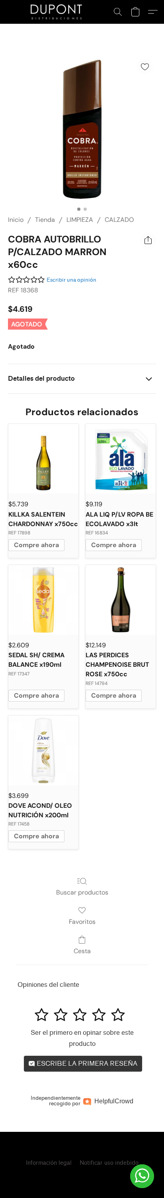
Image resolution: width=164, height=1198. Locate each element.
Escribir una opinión (71, 280)
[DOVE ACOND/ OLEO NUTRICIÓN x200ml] (43, 750)
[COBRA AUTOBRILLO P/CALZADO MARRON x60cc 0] (82, 129)
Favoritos (82, 922)
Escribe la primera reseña (86, 1063)
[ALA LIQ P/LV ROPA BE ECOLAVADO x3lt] (121, 459)
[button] (58, 12)
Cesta (82, 951)
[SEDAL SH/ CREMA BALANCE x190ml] (43, 600)
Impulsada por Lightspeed (82, 1176)
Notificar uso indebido (109, 1163)
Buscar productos (82, 892)
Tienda (45, 220)
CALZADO (119, 220)
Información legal (49, 1163)
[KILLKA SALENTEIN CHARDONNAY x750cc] (43, 459)
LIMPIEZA (79, 220)
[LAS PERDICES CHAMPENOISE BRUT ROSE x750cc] (121, 600)
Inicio (15, 220)
